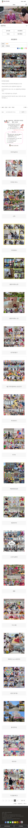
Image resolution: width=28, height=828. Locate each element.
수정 (9, 107)
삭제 (13, 107)
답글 (6, 107)
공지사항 (8, 30)
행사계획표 (20, 34)
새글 (3, 107)
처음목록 (20, 803)
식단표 (8, 34)
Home (22, 1)
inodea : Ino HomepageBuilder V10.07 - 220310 (16, 806)
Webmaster (4, 819)
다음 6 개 (23, 800)
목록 (25, 107)
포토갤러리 (20, 30)
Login (25, 1)
